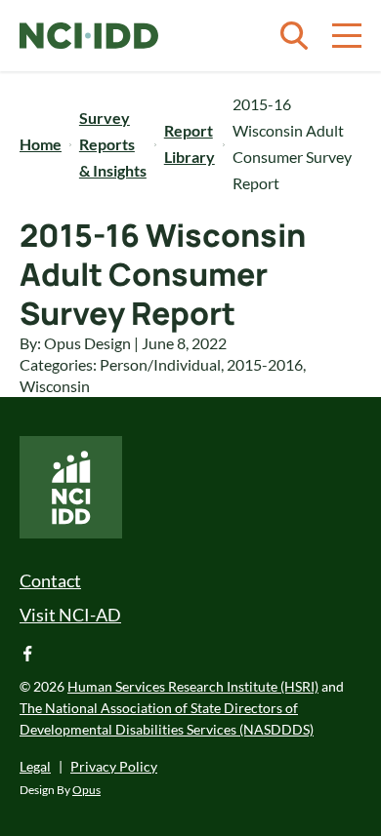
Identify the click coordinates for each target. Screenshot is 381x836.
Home (41, 144)
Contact (50, 580)
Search (294, 36)
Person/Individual (160, 364)
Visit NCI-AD (70, 614)
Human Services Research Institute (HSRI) (192, 686)
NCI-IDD (89, 36)
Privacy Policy (113, 766)
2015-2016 (265, 364)
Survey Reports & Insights (113, 143)
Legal (35, 766)
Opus (86, 789)
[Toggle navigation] (346, 36)
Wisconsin (55, 386)
